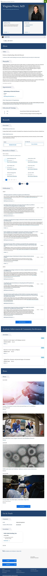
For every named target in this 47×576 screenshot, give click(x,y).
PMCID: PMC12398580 (7, 287)
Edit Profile (4, 545)
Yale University (4, 572)
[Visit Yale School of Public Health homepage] (11, 551)
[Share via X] (3, 40)
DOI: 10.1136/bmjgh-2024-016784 (8, 300)
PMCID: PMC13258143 (32, 197)
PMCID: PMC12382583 (35, 299)
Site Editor (17, 569)
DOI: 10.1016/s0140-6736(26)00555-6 (18, 212)
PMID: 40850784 (29, 299)
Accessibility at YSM (33, 569)
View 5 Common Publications (12, 176)
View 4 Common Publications (32, 176)
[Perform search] (42, 1)
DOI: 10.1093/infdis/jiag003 (14, 260)
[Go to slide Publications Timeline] (23, 183)
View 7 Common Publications (12, 169)
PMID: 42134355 (10, 212)
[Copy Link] (43, 46)
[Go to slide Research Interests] (20, 184)
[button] (36, 12)
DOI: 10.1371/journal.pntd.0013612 (15, 276)
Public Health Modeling (34, 102)
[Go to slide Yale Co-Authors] (22, 183)
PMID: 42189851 (26, 197)
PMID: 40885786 (31, 286)
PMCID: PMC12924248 (25, 249)
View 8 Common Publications (32, 161)
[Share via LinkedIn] (6, 40)
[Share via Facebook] (5, 40)
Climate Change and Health (8, 102)
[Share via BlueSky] (8, 40)
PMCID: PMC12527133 (7, 276)
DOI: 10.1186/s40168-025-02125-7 (18, 314)
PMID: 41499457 (30, 259)
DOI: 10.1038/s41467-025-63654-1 (15, 287)
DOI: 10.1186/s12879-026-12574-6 (32, 249)
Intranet (3, 569)
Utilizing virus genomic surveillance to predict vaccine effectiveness (17, 194)
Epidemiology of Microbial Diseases (19, 102)
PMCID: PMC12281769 (10, 314)
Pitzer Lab (28, 102)
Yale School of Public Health (14, 103)
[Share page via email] (10, 40)
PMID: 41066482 (34, 275)
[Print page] (11, 40)
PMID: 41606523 (19, 249)
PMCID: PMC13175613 (7, 260)
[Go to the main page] (8, 1)
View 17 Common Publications (12, 161)
